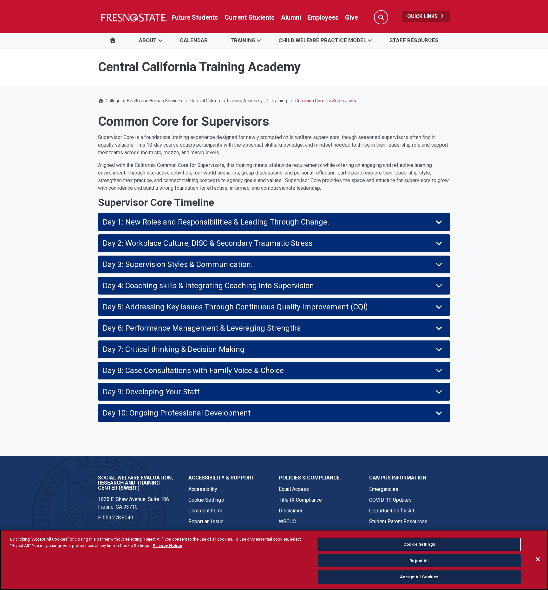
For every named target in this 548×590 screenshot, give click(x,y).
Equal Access (294, 489)
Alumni (291, 17)
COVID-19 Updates (390, 500)
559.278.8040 (118, 518)
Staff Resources (414, 40)
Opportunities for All (391, 511)
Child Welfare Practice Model (322, 40)
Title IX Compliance (300, 500)
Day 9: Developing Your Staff (151, 391)
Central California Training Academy (226, 100)
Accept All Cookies (419, 576)
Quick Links (423, 16)
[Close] (538, 559)
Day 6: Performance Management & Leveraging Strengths (203, 328)
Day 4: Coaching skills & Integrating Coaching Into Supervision (208, 285)
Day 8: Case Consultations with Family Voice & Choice (193, 370)
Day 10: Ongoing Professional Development (177, 413)
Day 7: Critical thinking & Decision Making (174, 349)
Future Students (195, 17)
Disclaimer (291, 511)
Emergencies (383, 489)
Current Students (250, 17)
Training (243, 40)
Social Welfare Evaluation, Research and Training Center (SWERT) (135, 483)
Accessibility (202, 489)
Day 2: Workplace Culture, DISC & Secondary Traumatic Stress (207, 243)
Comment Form (205, 511)
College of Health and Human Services (144, 100)
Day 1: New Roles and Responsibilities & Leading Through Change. (216, 222)
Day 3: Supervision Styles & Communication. (178, 264)
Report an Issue (206, 521)
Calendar (194, 40)
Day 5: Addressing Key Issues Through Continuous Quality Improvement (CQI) (235, 306)
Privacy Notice (167, 545)
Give (351, 17)
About (148, 40)
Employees (323, 17)
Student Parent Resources (398, 521)
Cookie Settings (206, 500)
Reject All (419, 560)
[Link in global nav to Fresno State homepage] (133, 17)
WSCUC (287, 521)
